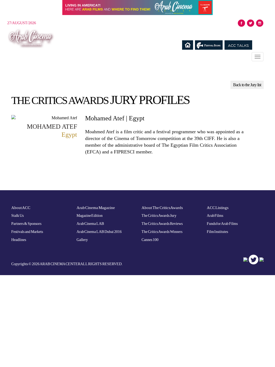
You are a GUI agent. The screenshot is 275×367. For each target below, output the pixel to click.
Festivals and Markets (27, 232)
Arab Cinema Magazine (96, 208)
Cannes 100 (150, 240)
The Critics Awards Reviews (162, 224)
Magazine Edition (90, 216)
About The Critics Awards (162, 208)
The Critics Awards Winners (162, 232)
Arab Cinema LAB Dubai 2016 (99, 232)
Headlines (18, 240)
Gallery (82, 240)
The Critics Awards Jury (159, 216)
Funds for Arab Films (222, 224)
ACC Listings (218, 208)
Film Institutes (217, 232)
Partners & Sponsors (26, 224)
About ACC (20, 208)
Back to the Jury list (247, 84)
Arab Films (215, 216)
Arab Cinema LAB (90, 224)
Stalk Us (17, 216)
